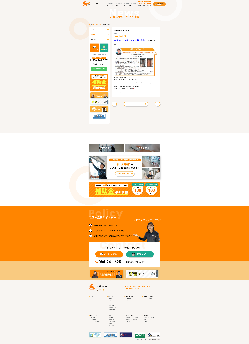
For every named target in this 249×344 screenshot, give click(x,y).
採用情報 (106, 274)
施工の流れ (106, 148)
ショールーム (112, 319)
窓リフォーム (110, 5)
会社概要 (134, 3)
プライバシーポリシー (142, 339)
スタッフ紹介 (112, 321)
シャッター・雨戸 (112, 307)
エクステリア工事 (148, 298)
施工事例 (111, 3)
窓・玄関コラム (148, 319)
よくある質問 (119, 3)
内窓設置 (111, 301)
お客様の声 (93, 319)
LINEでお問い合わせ (100, 68)
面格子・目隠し (112, 309)
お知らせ (93, 34)
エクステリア (131, 5)
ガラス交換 (111, 305)
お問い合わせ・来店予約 (132, 319)
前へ (114, 104)
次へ (157, 104)
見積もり (104, 49)
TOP (89, 24)
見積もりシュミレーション (132, 317)
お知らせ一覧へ (136, 104)
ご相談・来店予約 (94, 49)
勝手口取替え (129, 301)
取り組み (111, 323)
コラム (92, 29)
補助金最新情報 (124, 189)
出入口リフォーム (120, 5)
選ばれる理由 (112, 325)
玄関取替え (129, 298)
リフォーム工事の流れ (95, 321)
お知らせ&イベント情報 (96, 24)
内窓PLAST (111, 303)
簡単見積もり (141, 254)
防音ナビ (142, 274)
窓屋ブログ (93, 39)
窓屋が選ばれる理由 (124, 167)
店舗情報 (127, 3)
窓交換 (110, 298)
